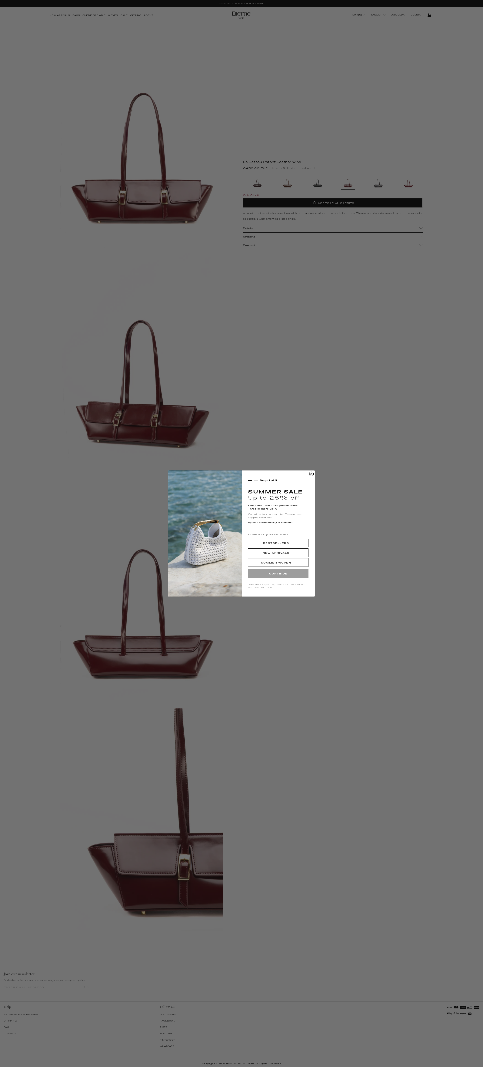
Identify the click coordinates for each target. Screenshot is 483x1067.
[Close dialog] (311, 474)
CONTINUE (278, 573)
